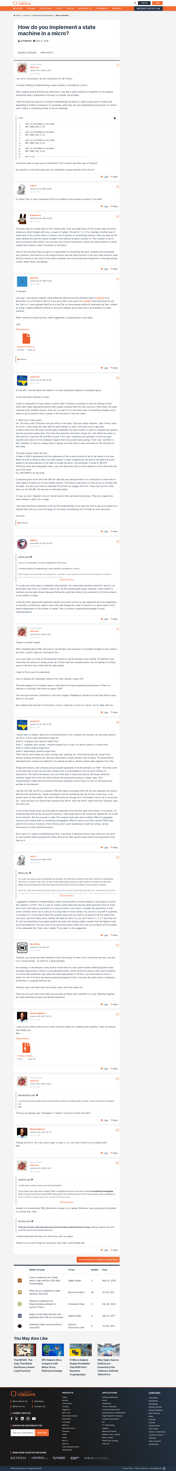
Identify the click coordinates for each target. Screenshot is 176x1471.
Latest (64, 1397)
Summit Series (154, 1426)
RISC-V (65, 1441)
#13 (117, 1130)
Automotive (106, 1403)
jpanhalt (34, 278)
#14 (117, 1163)
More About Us (20, 1401)
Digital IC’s (66, 1410)
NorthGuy (35, 944)
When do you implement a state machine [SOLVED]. (44, 1292)
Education (45, 8)
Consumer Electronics (111, 1410)
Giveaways (102, 8)
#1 (118, 65)
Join (157, 3)
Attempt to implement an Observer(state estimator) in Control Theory (42, 1304)
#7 (118, 629)
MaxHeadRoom (37, 1013)
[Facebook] (11, 1418)
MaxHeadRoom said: (27, 1095)
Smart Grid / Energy (110, 1441)
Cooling (65, 1406)
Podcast (117, 8)
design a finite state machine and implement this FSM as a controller (46, 1316)
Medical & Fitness (109, 1431)
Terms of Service (141, 1468)
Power (64, 1437)
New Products (154, 1413)
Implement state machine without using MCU (45, 1326)
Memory (65, 1425)
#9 (118, 857)
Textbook (152, 1438)
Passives (65, 1431)
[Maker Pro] (74, 1458)
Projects (152, 1422)
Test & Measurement (70, 1447)
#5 (118, 378)
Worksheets (153, 1444)
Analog (65, 1400)
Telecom (105, 1444)
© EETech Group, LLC (19, 1468)
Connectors (67, 1403)
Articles (18, 8)
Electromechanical (69, 1416)
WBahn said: (23, 873)
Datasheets (84, 8)
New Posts (46, 52)
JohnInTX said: (24, 1179)
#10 (117, 945)
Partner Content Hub (148, 8)
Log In (144, 3)
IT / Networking (108, 1425)
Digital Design (74, 1280)
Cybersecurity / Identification (114, 1413)
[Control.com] (40, 1458)
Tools (58, 8)
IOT (103, 1422)
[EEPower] (59, 1458)
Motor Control (107, 1437)
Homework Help (76, 1304)
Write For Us (19, 1406)
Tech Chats (153, 1429)
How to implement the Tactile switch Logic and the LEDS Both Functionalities (44, 1280)
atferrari (25, 41)
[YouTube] (34, 1418)
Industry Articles (155, 1407)
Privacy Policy (128, 1468)
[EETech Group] (18, 1458)
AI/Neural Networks (110, 1397)
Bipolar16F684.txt (26, 346)
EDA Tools (66, 1413)
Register (41, 1433)
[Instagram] (28, 1418)
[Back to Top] (163, 1468)
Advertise (39, 1401)
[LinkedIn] (22, 1418)
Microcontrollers (76, 1292)
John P (33, 185)
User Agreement (155, 1468)
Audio (104, 1400)
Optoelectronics (68, 1428)
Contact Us (39, 1406)
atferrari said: (23, 557)
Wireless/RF (67, 1450)
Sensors (65, 1444)
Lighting (105, 1428)
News (151, 1416)
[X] (16, 1418)
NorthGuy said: (24, 1221)
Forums (31, 8)
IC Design (66, 1422)
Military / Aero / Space (111, 1434)
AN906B (100, 298)
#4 (118, 279)
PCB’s (64, 1434)
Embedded (66, 1419)
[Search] (135, 3)
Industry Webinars (156, 1410)
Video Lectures (155, 1441)
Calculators (153, 1398)
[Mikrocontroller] (97, 1458)
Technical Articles (156, 1435)
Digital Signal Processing (112, 1416)
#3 (118, 216)
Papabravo (35, 215)
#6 (118, 541)
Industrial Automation (110, 1419)
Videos (70, 8)
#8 (118, 722)
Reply (115, 177)
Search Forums (27, 52)
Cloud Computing (109, 1406)
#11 (117, 1014)
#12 (117, 1079)
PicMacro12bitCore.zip (28, 1056)
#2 (118, 187)
